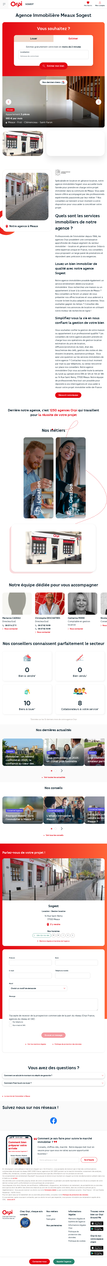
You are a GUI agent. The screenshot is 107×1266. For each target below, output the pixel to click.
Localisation (24, 52)
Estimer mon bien (55, 66)
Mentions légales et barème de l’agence (76, 1220)
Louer (48, 1215)
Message (12, 996)
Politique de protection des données (74, 1234)
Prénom (12, 958)
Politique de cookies (77, 1241)
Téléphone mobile (61, 971)
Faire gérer (50, 1219)
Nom (57, 958)
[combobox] (20, 56)
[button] (41, 935)
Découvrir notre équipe (68, 395)
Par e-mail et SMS (19, 1025)
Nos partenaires (54, 1225)
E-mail (11, 971)
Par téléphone (18, 1022)
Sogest (29, 4)
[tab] (34, 38)
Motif (11, 984)
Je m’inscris (89, 1160)
